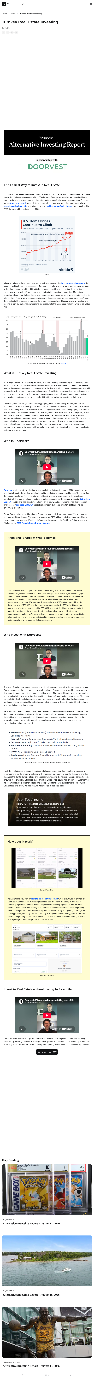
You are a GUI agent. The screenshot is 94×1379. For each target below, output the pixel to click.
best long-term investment (73, 283)
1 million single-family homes (59, 206)
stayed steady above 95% (15, 206)
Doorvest (8, 490)
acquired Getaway (24, 505)
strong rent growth (18, 203)
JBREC (63, 363)
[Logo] (4, 4)
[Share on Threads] (12, 32)
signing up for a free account (44, 899)
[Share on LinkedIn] (16, 32)
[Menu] (91, 4)
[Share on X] (8, 32)
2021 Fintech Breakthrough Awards (33, 523)
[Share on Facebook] (3, 32)
